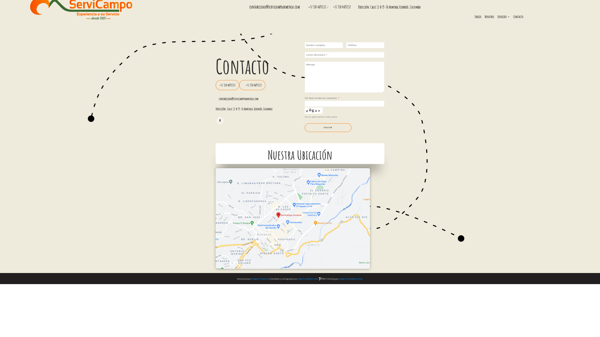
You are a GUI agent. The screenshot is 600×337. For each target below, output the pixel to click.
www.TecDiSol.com (308, 279)
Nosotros (489, 17)
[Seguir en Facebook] (220, 120)
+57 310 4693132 (317, 7)
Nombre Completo (315, 45)
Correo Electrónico (316, 54)
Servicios (502, 17)
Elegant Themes (260, 279)
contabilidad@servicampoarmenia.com (274, 7)
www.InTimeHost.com (351, 279)
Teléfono (352, 45)
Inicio (478, 17)
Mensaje (310, 64)
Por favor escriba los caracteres (322, 98)
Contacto (518, 17)
